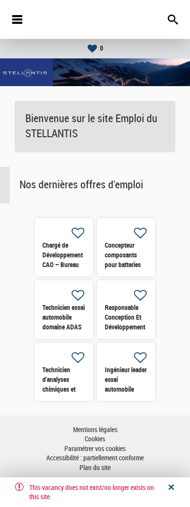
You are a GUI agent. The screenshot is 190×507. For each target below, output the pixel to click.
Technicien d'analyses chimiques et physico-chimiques (59, 389)
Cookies (95, 439)
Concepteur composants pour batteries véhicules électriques (123, 264)
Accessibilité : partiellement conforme (95, 458)
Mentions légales (95, 430)
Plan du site (95, 468)
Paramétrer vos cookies (95, 449)
